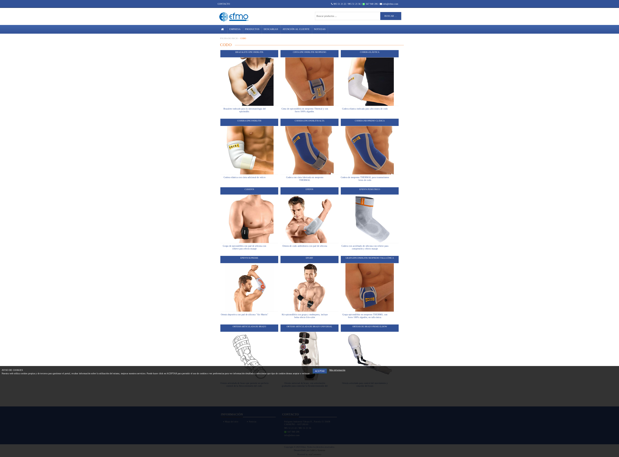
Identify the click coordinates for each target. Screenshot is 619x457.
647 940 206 (371, 4)
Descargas (271, 29)
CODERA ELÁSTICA (369, 52)
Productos (252, 29)
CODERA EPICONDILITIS (249, 120)
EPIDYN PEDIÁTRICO (369, 189)
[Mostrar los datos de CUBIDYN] (249, 219)
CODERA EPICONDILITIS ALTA (309, 120)
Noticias (320, 29)
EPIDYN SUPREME (249, 258)
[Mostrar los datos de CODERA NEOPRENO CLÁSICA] (370, 150)
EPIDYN (309, 189)
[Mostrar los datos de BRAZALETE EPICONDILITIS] (249, 81)
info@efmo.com (390, 4)
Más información (337, 370)
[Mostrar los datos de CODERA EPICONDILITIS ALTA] (309, 150)
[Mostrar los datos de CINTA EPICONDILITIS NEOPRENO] (309, 81)
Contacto (224, 4)
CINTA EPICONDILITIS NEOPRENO (309, 52)
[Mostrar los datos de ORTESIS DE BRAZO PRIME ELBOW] (370, 356)
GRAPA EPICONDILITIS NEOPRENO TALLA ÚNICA (370, 258)
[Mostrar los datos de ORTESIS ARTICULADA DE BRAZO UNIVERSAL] (309, 356)
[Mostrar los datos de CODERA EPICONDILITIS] (249, 150)
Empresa (235, 29)
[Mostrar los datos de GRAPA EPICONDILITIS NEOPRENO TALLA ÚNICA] (370, 287)
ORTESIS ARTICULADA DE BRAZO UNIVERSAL (309, 326)
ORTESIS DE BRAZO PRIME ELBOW (369, 326)
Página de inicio (229, 38)
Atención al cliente (296, 29)
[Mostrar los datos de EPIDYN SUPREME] (249, 287)
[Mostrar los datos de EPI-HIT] (309, 287)
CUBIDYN (249, 189)
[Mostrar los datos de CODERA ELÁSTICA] (370, 81)
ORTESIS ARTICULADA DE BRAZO (249, 326)
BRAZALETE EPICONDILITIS (249, 52)
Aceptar (320, 371)
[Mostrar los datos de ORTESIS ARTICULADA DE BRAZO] (249, 356)
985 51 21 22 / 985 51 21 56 (347, 4)
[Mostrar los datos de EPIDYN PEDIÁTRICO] (370, 219)
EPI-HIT (309, 258)
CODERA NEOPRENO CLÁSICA (370, 120)
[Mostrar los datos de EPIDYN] (309, 219)
